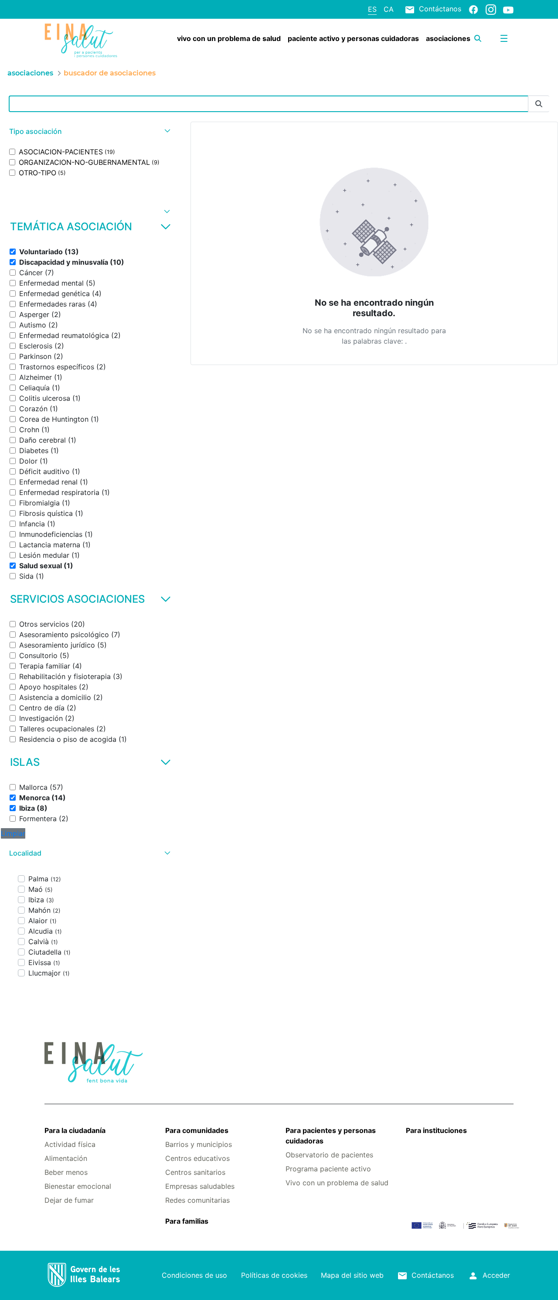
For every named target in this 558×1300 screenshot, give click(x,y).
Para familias (186, 1221)
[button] (88, 131)
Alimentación (65, 1158)
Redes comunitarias (197, 1200)
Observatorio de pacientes (329, 1154)
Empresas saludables (200, 1186)
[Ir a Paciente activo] (83, 40)
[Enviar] (539, 104)
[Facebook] (473, 9)
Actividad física (69, 1144)
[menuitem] (229, 38)
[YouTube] (508, 9)
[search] (478, 38)
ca (389, 9)
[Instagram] (491, 9)
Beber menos (66, 1172)
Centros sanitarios (195, 1172)
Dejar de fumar (69, 1200)
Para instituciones (436, 1130)
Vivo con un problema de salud (337, 1182)
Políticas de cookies (274, 1275)
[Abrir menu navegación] (504, 38)
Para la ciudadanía (74, 1130)
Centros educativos (197, 1158)
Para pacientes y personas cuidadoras (331, 1135)
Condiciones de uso (194, 1275)
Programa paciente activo (328, 1168)
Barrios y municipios (198, 1144)
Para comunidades (196, 1130)
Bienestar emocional (77, 1186)
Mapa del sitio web (352, 1275)
